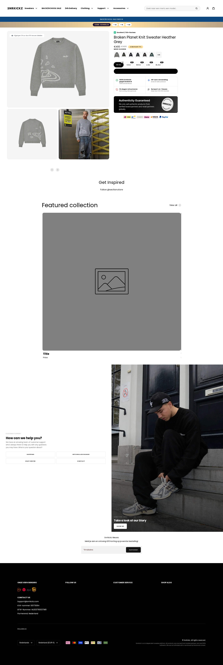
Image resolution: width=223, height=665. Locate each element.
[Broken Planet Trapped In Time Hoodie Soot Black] (145, 55)
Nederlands (24, 643)
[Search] (196, 8)
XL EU (159, 64)
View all (173, 205)
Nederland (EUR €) (46, 643)
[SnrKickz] (15, 8)
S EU (130, 64)
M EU (139, 64)
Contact (81, 461)
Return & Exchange (81, 454)
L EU (149, 64)
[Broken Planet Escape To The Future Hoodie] (124, 55)
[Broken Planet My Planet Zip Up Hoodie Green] (152, 55)
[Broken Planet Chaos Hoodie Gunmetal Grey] (117, 55)
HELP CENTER (30, 461)
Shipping (30, 454)
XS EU (119, 64)
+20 (158, 55)
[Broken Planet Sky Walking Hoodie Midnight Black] (131, 55)
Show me (120, 526)
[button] (213, 8)
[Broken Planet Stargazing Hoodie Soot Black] (138, 55)
